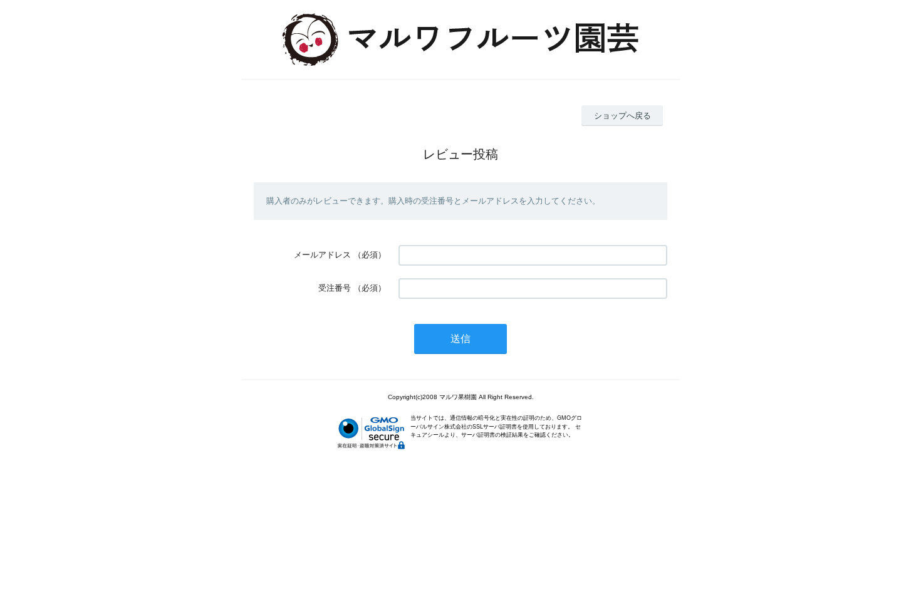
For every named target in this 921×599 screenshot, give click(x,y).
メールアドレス (322, 254)
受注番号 (334, 288)
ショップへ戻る (622, 115)
